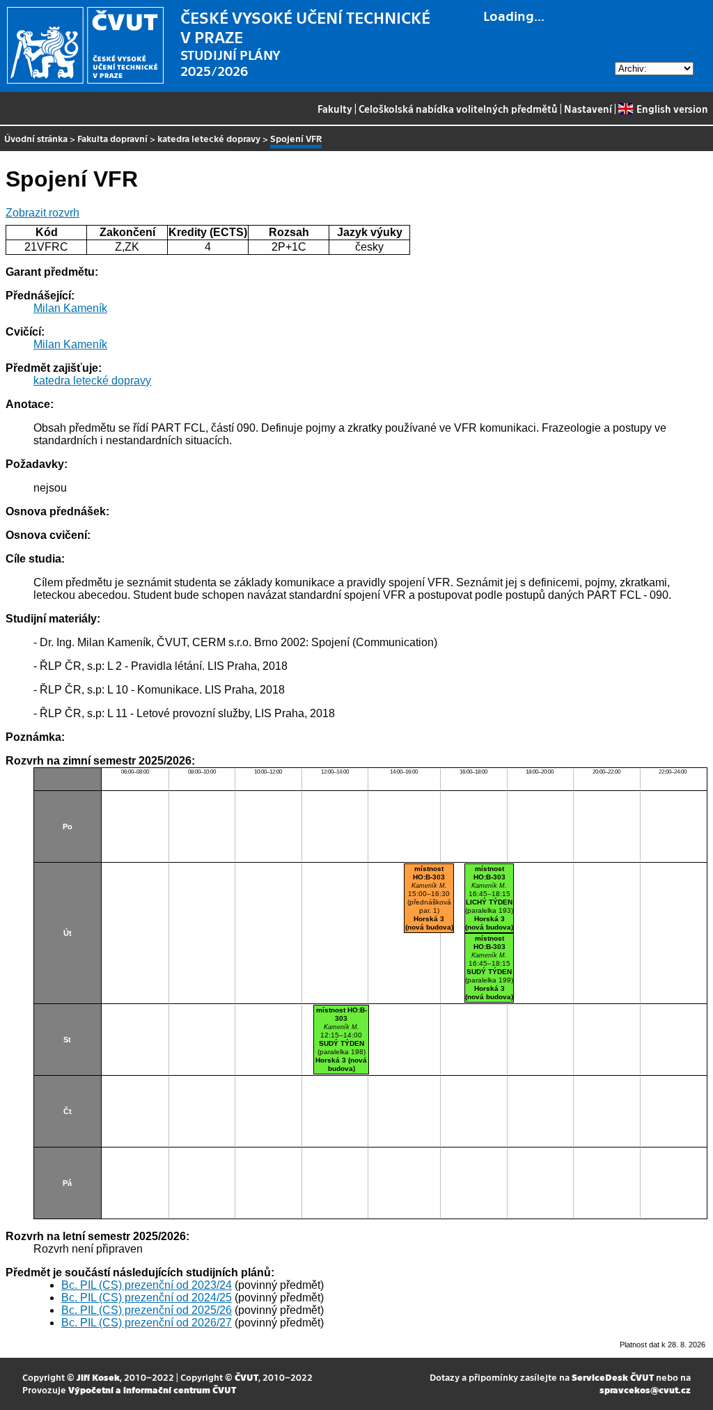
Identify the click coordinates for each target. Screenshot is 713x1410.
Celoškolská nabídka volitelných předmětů (458, 108)
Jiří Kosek (98, 1377)
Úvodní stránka (36, 138)
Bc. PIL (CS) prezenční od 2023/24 (146, 1285)
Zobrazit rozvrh (42, 213)
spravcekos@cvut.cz (645, 1389)
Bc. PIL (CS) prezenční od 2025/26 (146, 1310)
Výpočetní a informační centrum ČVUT (152, 1389)
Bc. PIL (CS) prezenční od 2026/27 (146, 1323)
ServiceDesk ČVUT (613, 1377)
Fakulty (335, 108)
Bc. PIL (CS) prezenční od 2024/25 (146, 1297)
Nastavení (588, 108)
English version (671, 108)
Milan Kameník (70, 308)
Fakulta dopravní (112, 138)
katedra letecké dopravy (208, 138)
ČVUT (246, 1377)
